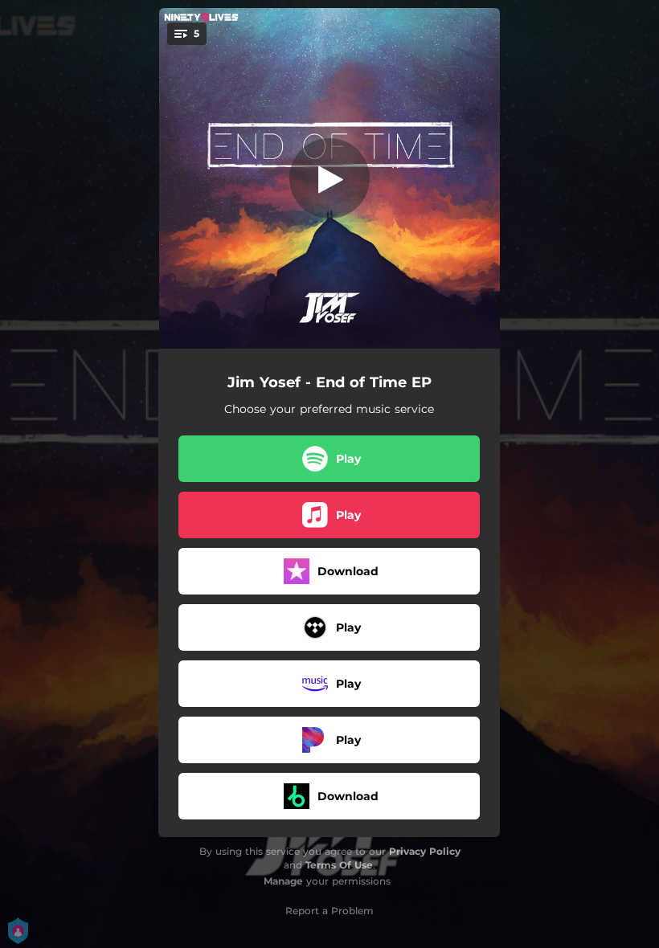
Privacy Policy (424, 851)
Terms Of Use (339, 865)
